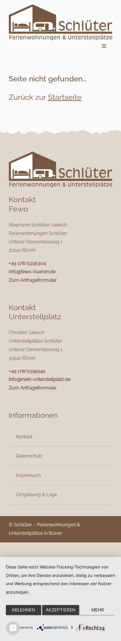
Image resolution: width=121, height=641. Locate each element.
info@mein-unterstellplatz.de (39, 379)
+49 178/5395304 (27, 263)
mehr (97, 610)
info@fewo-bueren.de (32, 271)
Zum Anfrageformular (33, 280)
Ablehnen (23, 610)
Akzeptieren (60, 610)
